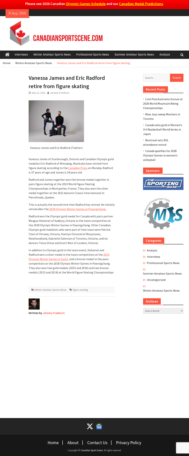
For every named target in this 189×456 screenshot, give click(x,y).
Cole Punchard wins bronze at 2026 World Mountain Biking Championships (163, 103)
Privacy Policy (128, 442)
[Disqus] (72, 364)
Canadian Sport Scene (92, 450)
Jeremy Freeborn (59, 92)
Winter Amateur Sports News (52, 55)
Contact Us (97, 442)
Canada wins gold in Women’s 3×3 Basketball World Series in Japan (162, 129)
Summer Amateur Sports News (134, 55)
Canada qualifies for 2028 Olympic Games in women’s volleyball (160, 155)
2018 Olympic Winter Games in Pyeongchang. (78, 209)
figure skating (80, 289)
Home (53, 442)
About (73, 442)
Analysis (164, 55)
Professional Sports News (92, 55)
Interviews (21, 55)
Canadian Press (77, 168)
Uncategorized (156, 280)
